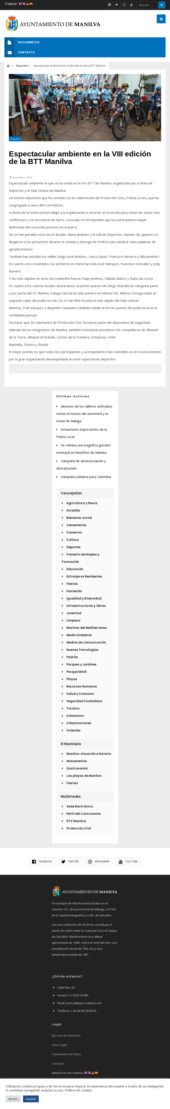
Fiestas (72, 584)
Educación (74, 569)
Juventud (73, 613)
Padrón (72, 657)
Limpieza (73, 620)
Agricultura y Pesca (81, 503)
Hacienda (74, 591)
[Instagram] (124, 5)
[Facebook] (109, 5)
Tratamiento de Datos (66, 1054)
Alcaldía (73, 510)
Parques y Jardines (81, 664)
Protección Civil (78, 828)
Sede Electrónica (79, 806)
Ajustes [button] (13, 1099)
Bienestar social (79, 518)
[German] (27, 3)
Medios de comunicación (86, 642)
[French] (24, 3)
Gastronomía (77, 768)
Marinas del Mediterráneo (86, 628)
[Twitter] (117, 5)
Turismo (72, 708)
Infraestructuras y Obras (86, 606)
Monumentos (76, 761)
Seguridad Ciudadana (84, 701)
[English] (20, 3)
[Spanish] (31, 3)
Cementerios (76, 525)
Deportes (22, 66)
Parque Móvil (76, 672)
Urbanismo (75, 716)
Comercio (74, 532)
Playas (71, 679)
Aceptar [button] (31, 1099)
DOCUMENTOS (28, 42)
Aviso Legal (59, 1045)
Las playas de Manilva (83, 776)
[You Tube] (131, 5)
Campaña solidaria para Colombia (86, 476)
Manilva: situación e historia (88, 754)
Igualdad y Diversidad (84, 598)
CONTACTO (26, 52)
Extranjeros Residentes (84, 576)
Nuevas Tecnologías (82, 650)
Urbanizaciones (78, 723)
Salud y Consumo (80, 694)
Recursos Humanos (81, 686)
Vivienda (73, 730)
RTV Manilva (76, 821)
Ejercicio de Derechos (66, 1035)
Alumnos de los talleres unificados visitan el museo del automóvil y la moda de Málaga (84, 413)
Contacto (58, 1063)
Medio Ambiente (79, 635)
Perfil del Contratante (83, 814)
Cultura (72, 540)
